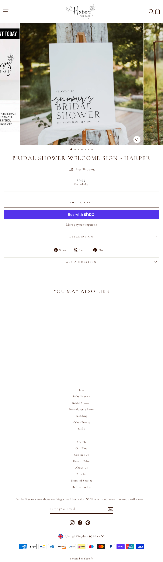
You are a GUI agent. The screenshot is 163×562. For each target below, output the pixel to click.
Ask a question (81, 261)
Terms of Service (82, 480)
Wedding (81, 416)
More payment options (81, 224)
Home (81, 390)
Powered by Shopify (81, 558)
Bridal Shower (81, 403)
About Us (81, 467)
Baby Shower (81, 396)
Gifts (81, 429)
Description (81, 236)
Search (81, 442)
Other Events (81, 422)
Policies (81, 474)
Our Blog (81, 448)
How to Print (81, 461)
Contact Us (81, 454)
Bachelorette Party (81, 409)
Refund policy (81, 487)
